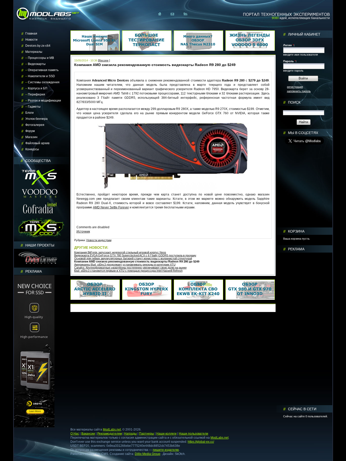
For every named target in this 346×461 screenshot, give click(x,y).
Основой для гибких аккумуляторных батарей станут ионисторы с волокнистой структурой (133, 258)
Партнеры (146, 433)
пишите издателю (166, 450)
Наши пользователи (193, 433)
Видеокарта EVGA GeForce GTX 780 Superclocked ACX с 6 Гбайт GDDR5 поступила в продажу (135, 255)
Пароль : (290, 61)
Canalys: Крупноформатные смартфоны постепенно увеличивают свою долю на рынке (130, 267)
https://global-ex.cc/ (201, 441)
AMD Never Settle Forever (111, 207)
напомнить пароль (299, 91)
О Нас (74, 433)
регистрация (295, 86)
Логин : (289, 45)
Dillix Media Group (147, 454)
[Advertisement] (304, 329)
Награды (130, 433)
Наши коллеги (166, 433)
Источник (83, 231)
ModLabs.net (112, 429)
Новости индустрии (98, 240)
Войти (303, 78)
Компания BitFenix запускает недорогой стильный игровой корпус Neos (120, 252)
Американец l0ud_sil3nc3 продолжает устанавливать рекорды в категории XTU (125, 264)
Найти (303, 122)
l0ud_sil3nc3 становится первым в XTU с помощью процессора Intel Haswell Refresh (128, 270)
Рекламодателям (109, 433)
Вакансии (88, 433)
